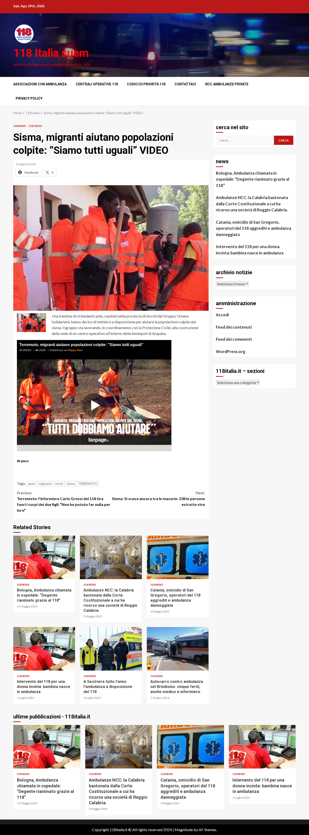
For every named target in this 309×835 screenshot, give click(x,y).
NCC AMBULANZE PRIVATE (226, 84)
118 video (35, 126)
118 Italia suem (51, 52)
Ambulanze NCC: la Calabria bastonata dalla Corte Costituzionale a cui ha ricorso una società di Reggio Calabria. (111, 557)
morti (59, 484)
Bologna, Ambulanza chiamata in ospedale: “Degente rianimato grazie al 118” (44, 557)
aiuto (31, 484)
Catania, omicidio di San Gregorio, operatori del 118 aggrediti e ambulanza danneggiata (178, 557)
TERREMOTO (88, 484)
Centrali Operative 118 (97, 84)
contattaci (185, 84)
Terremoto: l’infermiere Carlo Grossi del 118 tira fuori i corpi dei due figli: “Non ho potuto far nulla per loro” (63, 501)
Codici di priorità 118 (146, 84)
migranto (45, 484)
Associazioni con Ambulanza (40, 84)
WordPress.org (230, 351)
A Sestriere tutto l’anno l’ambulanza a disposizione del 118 (111, 649)
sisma (71, 484)
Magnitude (184, 829)
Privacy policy (29, 98)
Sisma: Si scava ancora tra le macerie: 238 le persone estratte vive (158, 498)
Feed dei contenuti (234, 327)
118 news (19, 126)
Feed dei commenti (234, 339)
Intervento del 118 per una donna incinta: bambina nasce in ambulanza (44, 649)
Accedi (222, 314)
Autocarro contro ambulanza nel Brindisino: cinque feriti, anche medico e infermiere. (178, 649)
